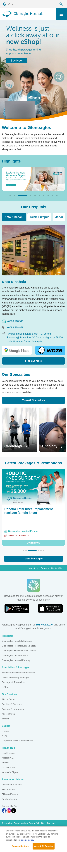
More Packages (33, 558)
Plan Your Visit (9, 789)
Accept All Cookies (43, 846)
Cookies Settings (20, 846)
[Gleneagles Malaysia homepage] (22, 14)
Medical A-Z (8, 758)
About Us (33, 568)
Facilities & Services (12, 704)
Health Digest (8, 753)
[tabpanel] (33, 295)
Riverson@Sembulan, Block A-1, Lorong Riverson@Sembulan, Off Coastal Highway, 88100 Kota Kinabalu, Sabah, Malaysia (35, 337)
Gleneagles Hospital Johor (15, 655)
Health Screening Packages (15, 677)
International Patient (12, 784)
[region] (33, 839)
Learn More (33, 542)
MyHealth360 (8, 714)
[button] (10, 195)
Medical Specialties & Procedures (18, 672)
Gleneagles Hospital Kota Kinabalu (19, 645)
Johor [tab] (59, 217)
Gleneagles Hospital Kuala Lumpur (19, 650)
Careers (45, 568)
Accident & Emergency (13, 709)
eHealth (6, 718)
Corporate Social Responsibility (17, 740)
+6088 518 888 (15, 327)
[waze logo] (50, 350)
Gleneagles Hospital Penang (16, 660)
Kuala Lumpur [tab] (39, 217)
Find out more (33, 361)
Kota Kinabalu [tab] (14, 217)
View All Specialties (33, 400)
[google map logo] (17, 350)
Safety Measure (9, 799)
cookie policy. (27, 840)
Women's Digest (10, 772)
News (4, 736)
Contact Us (56, 568)
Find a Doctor (8, 699)
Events (5, 731)
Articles (5, 762)
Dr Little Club (8, 767)
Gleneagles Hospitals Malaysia (17, 641)
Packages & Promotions (13, 682)
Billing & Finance (10, 794)
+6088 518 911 (15, 321)
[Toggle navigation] (61, 14)
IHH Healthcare (44, 624)
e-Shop (5, 687)
